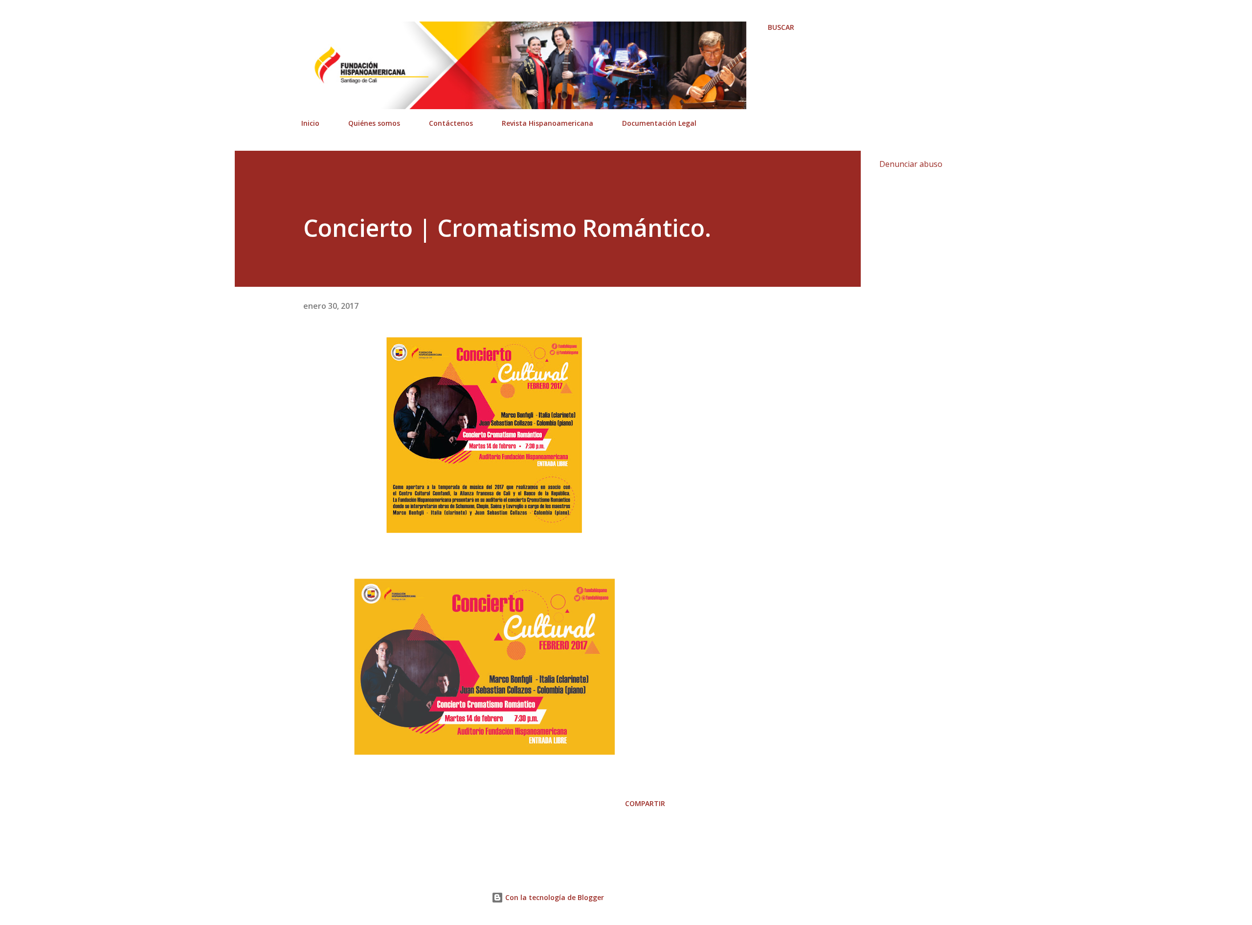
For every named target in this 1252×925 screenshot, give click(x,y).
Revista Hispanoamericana (547, 123)
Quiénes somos (374, 123)
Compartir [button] (645, 803)
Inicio (310, 123)
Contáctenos (451, 123)
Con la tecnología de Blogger (553, 897)
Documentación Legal (659, 123)
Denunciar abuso (910, 164)
